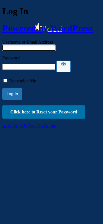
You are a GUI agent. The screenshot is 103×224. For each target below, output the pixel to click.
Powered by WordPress (47, 28)
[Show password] (63, 66)
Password (11, 57)
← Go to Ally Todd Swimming (30, 125)
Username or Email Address (27, 42)
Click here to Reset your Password (43, 111)
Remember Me (22, 80)
